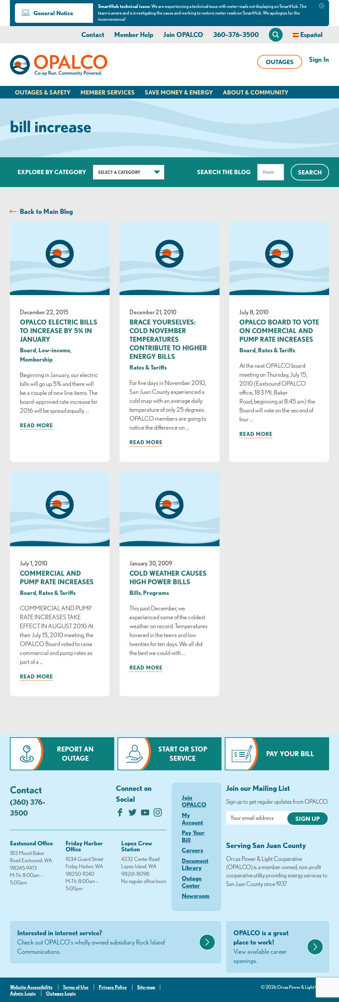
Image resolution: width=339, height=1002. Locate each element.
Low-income (54, 350)
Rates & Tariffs (148, 367)
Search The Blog (224, 172)
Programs (156, 592)
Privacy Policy (113, 987)
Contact (92, 34)
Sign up (307, 818)
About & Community (255, 92)
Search (310, 172)
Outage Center (192, 882)
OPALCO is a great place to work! (261, 946)
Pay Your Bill (290, 753)
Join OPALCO (183, 34)
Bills (135, 592)
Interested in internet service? (91, 942)
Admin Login (23, 993)
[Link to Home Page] (58, 66)
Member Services (107, 92)
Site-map (146, 987)
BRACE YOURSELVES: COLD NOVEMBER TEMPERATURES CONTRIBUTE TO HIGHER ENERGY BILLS (168, 339)
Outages (280, 61)
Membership (36, 359)
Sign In (319, 59)
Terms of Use (75, 987)
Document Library (195, 864)
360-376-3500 (236, 34)
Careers (192, 850)
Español (311, 34)
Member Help (133, 34)
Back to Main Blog (46, 211)
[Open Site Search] (276, 35)
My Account (192, 819)
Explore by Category (52, 172)
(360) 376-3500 (27, 807)
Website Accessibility (31, 987)
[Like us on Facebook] (120, 814)
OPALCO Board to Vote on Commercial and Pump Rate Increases (279, 330)
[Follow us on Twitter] (132, 814)
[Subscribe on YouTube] (145, 814)
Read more (36, 425)
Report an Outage (75, 753)
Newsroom (196, 895)
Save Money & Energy (179, 92)
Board (28, 350)
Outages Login (61, 993)
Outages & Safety (43, 92)
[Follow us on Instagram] (158, 814)
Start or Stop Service (182, 753)
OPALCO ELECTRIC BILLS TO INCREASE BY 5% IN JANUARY (58, 330)
